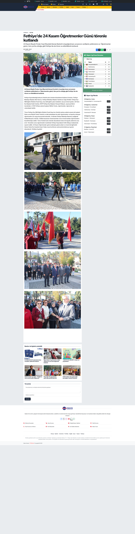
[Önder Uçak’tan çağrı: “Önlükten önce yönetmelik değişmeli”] (33, 370)
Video (54, 4)
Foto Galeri (46, 4)
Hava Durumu (51, 423)
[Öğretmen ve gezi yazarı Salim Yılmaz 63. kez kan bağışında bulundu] (53, 353)
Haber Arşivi (95, 426)
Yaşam (78, 7)
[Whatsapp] (74, 419)
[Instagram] (66, 419)
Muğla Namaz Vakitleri (75, 423)
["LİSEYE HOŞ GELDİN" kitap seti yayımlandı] (72, 353)
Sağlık (67, 7)
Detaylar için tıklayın (97, 90)
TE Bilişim (32, 443)
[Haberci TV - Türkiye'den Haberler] (28, 6)
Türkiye (84, 7)
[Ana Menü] (110, 4)
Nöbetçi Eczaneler (29, 423)
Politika (61, 7)
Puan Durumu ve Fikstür (30, 426)
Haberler (25, 32)
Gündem (55, 7)
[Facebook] (61, 419)
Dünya (42, 7)
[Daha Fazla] (105, 50)
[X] (64, 419)
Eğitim (48, 7)
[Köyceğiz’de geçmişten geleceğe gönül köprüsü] (53, 370)
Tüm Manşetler (50, 426)
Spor (72, 7)
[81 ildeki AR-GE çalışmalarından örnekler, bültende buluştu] (33, 353)
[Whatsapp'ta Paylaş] (102, 50)
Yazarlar (62, 4)
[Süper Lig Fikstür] (109, 95)
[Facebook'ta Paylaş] (97, 50)
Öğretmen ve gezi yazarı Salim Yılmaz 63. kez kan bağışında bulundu (52, 361)
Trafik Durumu (95, 423)
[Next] (71, 419)
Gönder (28, 399)
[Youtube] (69, 419)
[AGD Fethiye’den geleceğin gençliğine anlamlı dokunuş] (72, 370)
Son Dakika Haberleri (74, 426)
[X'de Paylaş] (99, 50)
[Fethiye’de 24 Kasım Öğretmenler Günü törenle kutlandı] (52, 70)
